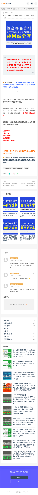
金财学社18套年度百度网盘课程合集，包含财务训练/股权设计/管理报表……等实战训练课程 (23, 363)
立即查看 (19, 477)
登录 (25, 304)
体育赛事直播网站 (17, 168)
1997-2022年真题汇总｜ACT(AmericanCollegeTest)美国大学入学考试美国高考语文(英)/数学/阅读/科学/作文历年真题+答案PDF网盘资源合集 (24, 399)
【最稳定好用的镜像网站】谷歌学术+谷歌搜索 (28, 185)
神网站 (15, 9)
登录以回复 (33, 258)
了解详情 (19, 481)
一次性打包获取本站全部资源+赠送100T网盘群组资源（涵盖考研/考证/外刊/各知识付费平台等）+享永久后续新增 (19, 85)
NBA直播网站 (7, 168)
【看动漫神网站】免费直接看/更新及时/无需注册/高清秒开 (27, 215)
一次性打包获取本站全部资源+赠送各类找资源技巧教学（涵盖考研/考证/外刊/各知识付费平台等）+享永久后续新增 (19, 160)
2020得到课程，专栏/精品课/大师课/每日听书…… (10, 185)
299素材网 (9, 9)
